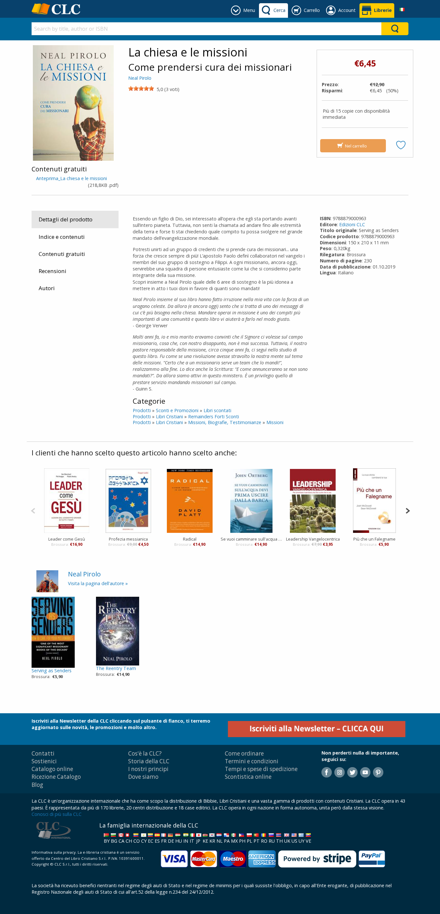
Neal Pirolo (139, 78)
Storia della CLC (148, 761)
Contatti (43, 753)
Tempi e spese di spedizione (261, 769)
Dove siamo (143, 776)
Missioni (274, 422)
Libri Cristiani (169, 416)
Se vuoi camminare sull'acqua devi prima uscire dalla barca (251, 539)
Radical (189, 539)
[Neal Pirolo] (47, 581)
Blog (37, 784)
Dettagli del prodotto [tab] (65, 219)
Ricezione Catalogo (56, 776)
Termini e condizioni (251, 761)
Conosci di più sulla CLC (56, 814)
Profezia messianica (128, 539)
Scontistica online (248, 776)
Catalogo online (52, 769)
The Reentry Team (116, 668)
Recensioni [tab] (52, 271)
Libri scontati (217, 410)
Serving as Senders (52, 670)
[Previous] (33, 510)
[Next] (407, 510)
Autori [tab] (47, 288)
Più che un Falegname (374, 539)
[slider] (141, 88)
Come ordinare (244, 753)
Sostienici (44, 761)
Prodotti (142, 410)
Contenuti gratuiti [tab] (62, 254)
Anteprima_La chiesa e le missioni (71, 178)
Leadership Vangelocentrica (313, 539)
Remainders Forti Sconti (213, 416)
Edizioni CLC (352, 224)
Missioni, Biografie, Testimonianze (224, 422)
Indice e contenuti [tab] (62, 236)
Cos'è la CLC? (145, 753)
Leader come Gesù (66, 539)
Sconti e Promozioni (177, 410)
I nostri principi (148, 769)
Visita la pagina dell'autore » (98, 583)
